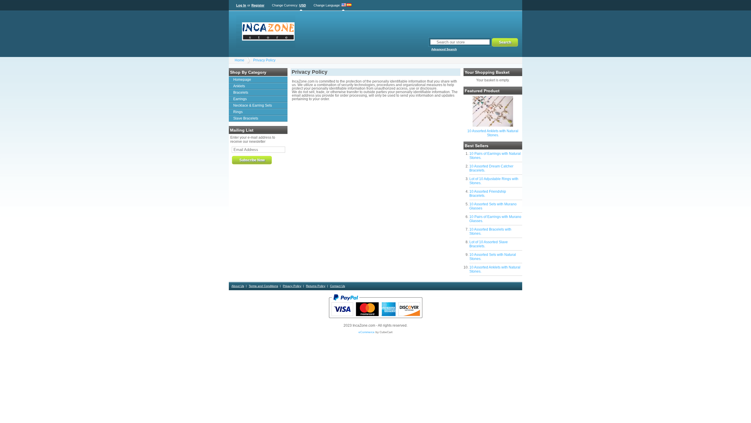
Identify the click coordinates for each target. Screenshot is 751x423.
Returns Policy (315, 286)
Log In (241, 5)
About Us (237, 286)
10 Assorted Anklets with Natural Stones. (492, 133)
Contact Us (337, 286)
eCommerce (366, 332)
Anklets (239, 86)
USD (302, 5)
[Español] (349, 5)
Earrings (240, 99)
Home (239, 60)
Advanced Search (444, 49)
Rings (238, 112)
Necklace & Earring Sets (252, 105)
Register (257, 5)
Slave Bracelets (245, 118)
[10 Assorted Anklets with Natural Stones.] (493, 125)
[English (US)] (343, 5)
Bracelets (240, 92)
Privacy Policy (264, 60)
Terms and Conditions (263, 286)
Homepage (242, 80)
